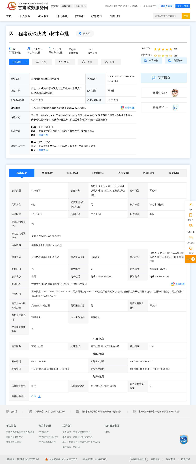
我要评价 (178, 60)
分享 (112, 62)
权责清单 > (160, 107)
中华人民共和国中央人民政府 (20, 432)
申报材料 (72, 173)
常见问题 (174, 173)
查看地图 (130, 107)
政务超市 (96, 16)
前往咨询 (43, 135)
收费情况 (98, 173)
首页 (9, 16)
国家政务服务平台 (113, 6)
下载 (89, 62)
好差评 (79, 16)
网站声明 (170, 459)
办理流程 (148, 173)
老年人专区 (166, 6)
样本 (33, 396)
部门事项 (62, 16)
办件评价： (146, 48)
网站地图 (155, 459)
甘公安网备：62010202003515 (63, 459)
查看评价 (153, 60)
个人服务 (24, 16)
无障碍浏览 (151, 6)
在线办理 (16, 62)
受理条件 (47, 173)
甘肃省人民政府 (13, 442)
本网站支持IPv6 (138, 459)
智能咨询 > (160, 92)
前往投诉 (43, 150)
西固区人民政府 (130, 6)
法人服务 (43, 16)
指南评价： (146, 55)
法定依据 (123, 173)
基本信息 (21, 173)
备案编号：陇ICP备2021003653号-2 (22, 459)
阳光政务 (115, 16)
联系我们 (185, 459)
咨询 (43, 62)
